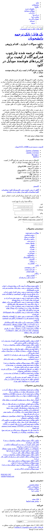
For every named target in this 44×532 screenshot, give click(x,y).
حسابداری (31, 253)
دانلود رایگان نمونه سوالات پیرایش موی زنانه (23, 461)
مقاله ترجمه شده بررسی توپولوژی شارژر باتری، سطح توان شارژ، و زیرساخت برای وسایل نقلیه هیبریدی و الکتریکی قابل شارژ (22, 308)
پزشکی (32, 261)
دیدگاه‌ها (36, 156)
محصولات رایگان (33, 487)
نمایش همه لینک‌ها (32, 501)
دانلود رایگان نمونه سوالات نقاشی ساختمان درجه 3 (21, 363)
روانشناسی (31, 255)
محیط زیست (30, 243)
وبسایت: (40, 209)
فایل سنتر (35, 499)
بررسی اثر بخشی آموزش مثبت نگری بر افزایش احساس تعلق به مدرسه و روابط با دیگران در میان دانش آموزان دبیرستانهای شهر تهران (21, 379)
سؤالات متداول (29, 11)
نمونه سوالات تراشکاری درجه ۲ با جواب (25, 463)
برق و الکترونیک (29, 257)
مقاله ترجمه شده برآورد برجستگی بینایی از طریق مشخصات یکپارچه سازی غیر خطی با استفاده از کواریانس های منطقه (21, 330)
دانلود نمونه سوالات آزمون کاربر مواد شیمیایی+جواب (20, 286)
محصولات (35, 5)
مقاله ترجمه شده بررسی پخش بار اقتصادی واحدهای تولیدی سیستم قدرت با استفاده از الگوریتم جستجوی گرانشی (20, 318)
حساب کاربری (34, 19)
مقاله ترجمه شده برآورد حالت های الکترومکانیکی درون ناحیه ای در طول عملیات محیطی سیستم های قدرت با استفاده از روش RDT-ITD (21, 324)
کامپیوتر (36, 186)
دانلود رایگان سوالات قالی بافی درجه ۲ (25, 452)
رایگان (36, 273)
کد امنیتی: (39, 219)
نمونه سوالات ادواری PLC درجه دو (27, 469)
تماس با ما (35, 17)
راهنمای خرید (30, 9)
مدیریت (32, 251)
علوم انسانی (30, 271)
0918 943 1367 (6, 474)
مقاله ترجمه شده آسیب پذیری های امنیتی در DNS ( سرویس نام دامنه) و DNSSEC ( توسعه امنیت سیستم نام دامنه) (20, 426)
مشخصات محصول (32, 150)
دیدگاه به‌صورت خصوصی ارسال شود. (27, 217)
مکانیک (32, 247)
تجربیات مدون (30, 269)
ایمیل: (41, 207)
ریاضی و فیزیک (29, 239)
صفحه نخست (34, 485)
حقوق (33, 245)
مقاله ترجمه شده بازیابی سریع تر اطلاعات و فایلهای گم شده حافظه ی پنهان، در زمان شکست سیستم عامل (20, 396)
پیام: (41, 213)
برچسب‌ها (35, 154)
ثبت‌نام (32, 21)
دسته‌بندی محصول (32, 152)
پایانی (37, 265)
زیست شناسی (29, 235)
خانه (37, 3)
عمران (32, 249)
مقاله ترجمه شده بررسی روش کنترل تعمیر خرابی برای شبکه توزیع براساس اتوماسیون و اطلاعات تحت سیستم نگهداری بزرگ (20, 294)
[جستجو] (22, 27)
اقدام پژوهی (30, 275)
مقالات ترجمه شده (32, 233)
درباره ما (36, 15)
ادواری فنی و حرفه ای (27, 277)
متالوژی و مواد (29, 237)
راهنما (37, 7)
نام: (41, 204)
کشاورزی (31, 263)
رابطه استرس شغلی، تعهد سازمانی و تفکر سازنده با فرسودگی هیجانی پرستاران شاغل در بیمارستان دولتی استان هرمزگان (20, 351)
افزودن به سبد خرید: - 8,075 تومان (29, 147)
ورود (33, 23)
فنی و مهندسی (29, 267)
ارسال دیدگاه (38, 224)
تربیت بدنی (31, 241)
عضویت (20, 521)
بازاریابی (32, 13)
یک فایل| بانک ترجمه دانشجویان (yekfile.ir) (28, 527)
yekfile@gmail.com (7, 476)
